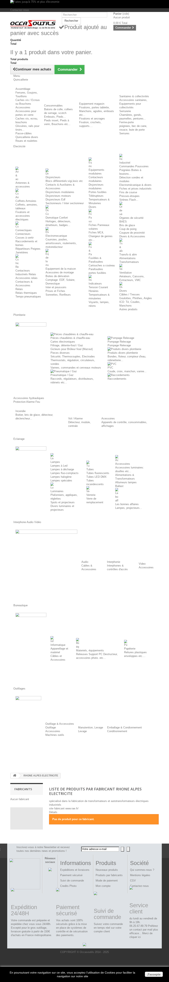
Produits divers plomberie (123, 352)
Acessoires (108, 418)
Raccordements (117, 378)
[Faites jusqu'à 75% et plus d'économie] (84, 4)
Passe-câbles (23, 133)
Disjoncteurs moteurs (58, 195)
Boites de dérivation (57, 276)
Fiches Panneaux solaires (99, 227)
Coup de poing (127, 229)
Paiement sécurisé (71, 875)
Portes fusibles (98, 192)
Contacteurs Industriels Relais (25, 272)
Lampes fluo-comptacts (64, 473)
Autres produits (128, 309)
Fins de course (128, 192)
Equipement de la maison (61, 268)
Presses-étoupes (129, 196)
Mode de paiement (107, 880)
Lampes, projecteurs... (128, 507)
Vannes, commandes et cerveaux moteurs (75, 367)
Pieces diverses (60, 352)
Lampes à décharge (62, 469)
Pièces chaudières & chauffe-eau (70, 337)
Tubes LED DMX (96, 476)
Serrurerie (125, 111)
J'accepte (154, 974)
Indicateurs (95, 283)
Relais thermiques (26, 292)
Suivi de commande (72, 880)
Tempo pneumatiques (28, 296)
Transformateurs (129, 261)
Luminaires (56, 491)
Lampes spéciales (61, 480)
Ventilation (125, 272)
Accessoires (22, 107)
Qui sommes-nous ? (142, 869)
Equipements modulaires (96, 171)
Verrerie (90, 494)
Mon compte (103, 885)
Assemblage (22, 88)
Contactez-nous (19, 10)
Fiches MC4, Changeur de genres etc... (101, 236)
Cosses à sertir (24, 237)
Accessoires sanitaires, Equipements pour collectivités (133, 103)
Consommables (53, 105)
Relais (19, 289)
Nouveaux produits (107, 869)
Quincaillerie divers (26, 137)
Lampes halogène (61, 476)
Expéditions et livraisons (74, 869)
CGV (133, 880)
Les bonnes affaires (127, 504)
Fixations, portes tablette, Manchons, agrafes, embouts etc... (96, 111)
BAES (123, 221)
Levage (82, 731)
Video (142, 563)
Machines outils (54, 734)
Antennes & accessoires (22, 184)
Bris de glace (127, 225)
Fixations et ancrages (92, 118)
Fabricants (23, 789)
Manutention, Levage (90, 727)
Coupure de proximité (132, 232)
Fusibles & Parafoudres (96, 259)
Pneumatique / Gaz (62, 375)
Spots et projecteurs (62, 502)
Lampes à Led (58, 465)
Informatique (57, 644)
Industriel (124, 162)
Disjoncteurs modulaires (60, 192)
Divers (92, 206)
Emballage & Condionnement (124, 727)
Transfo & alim (128, 254)
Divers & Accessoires (132, 236)
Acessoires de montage (60, 272)
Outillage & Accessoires (59, 723)
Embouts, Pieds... (55, 116)
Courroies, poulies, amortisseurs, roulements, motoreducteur (61, 243)
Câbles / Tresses (129, 294)
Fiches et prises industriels (135, 188)
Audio (84, 561)
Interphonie (113, 561)
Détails (53, 812)
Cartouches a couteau (102, 265)
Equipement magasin (91, 103)
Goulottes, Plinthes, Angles (135, 298)
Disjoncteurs (53, 177)
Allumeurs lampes (126, 482)
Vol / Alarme (75, 418)
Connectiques (23, 230)
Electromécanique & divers (135, 184)
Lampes (55, 461)
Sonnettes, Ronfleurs (58, 294)
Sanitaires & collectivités (134, 96)
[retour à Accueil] (15, 775)
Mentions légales (140, 875)
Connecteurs (23, 233)
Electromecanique (56, 235)
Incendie (20, 411)
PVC (110, 367)
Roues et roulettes (26, 140)
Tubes (90, 469)
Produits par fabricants (109, 875)
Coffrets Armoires (25, 200)
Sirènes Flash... (128, 199)
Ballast (119, 486)
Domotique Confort (57, 217)
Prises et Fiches (55, 291)
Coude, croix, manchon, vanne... (127, 371)
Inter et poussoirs (56, 287)
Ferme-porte (126, 122)
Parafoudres (96, 269)
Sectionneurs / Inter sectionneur (65, 203)
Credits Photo (68, 885)
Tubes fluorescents (97, 473)
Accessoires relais (26, 278)
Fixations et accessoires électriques (22, 216)
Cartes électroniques (62, 341)
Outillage (50, 727)
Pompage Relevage (119, 341)
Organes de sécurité (131, 217)
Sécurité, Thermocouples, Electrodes (72, 356)
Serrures (124, 133)
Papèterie (129, 648)
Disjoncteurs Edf (55, 199)
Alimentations (127, 258)
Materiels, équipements (90, 650)
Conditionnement (117, 731)
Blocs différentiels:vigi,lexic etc (64, 181)
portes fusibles (97, 272)
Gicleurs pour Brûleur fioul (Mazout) (71, 349)
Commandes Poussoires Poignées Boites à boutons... (134, 170)
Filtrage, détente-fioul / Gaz (66, 345)
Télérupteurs (96, 195)
